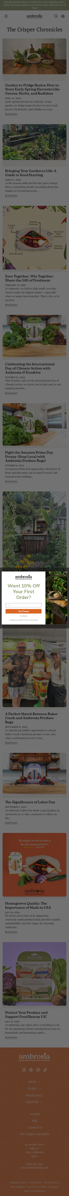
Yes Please (23, 611)
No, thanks (23, 616)
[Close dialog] (65, 573)
